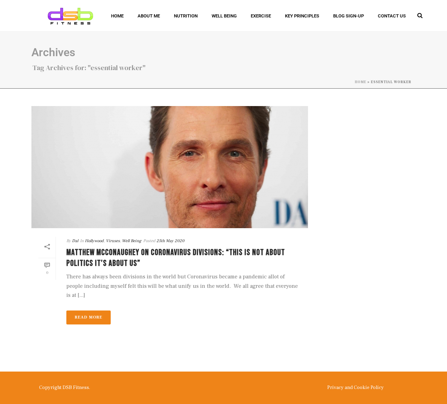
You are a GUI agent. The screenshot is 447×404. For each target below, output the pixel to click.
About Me (149, 15)
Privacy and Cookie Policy (355, 387)
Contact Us (392, 15)
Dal (75, 241)
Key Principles (302, 15)
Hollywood (94, 241)
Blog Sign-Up (348, 15)
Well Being (224, 15)
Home (117, 15)
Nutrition (186, 15)
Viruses (113, 241)
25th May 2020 (170, 241)
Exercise (261, 15)
